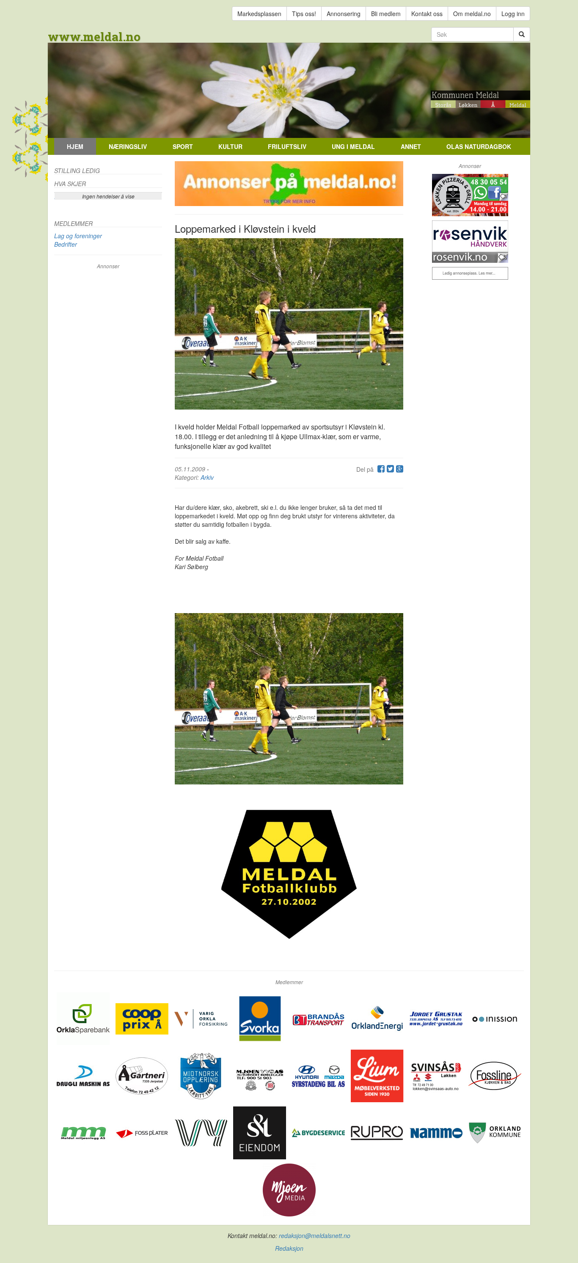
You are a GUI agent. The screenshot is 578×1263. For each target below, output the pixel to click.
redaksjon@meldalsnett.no (314, 1235)
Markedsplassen (259, 13)
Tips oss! (304, 13)
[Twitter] (389, 469)
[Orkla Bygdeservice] (319, 1132)
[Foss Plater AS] (142, 1132)
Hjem (75, 146)
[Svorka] (260, 1017)
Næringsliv (128, 146)
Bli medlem (386, 13)
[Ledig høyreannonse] (470, 273)
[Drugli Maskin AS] (84, 1074)
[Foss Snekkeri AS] (494, 1074)
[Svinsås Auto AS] (436, 1074)
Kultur (230, 146)
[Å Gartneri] (142, 1074)
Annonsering (344, 13)
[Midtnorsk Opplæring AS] (201, 1074)
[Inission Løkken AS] (494, 1017)
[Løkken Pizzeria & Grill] (470, 195)
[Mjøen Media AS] (289, 1189)
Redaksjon (289, 1248)
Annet (411, 146)
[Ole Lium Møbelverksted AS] (378, 1074)
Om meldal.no (472, 13)
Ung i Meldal (353, 146)
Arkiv (207, 477)
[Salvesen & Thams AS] (260, 1132)
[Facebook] (380, 469)
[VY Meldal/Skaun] (201, 1132)
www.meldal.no (94, 36)
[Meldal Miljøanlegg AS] (84, 1132)
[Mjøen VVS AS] (260, 1074)
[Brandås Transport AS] (319, 1017)
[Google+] (398, 469)
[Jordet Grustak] (436, 1017)
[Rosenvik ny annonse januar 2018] (470, 241)
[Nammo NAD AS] (436, 1132)
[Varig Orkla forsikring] (201, 1017)
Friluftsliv (287, 146)
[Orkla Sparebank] (84, 1017)
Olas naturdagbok (478, 146)
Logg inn (513, 13)
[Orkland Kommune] (494, 1132)
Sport (183, 146)
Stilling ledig (77, 170)
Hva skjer (70, 183)
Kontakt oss (427, 13)
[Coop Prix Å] (142, 1017)
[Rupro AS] (378, 1132)
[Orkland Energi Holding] (378, 1017)
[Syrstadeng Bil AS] (319, 1074)
